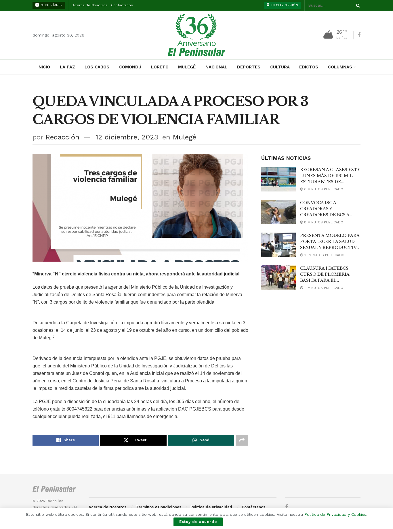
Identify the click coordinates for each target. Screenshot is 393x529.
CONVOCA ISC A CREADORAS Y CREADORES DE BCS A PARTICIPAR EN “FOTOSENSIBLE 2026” (325, 214)
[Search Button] (357, 5)
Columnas (340, 67)
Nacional (216, 67)
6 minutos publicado (323, 189)
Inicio (43, 67)
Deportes (248, 67)
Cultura (280, 67)
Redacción (62, 137)
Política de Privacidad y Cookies (335, 514)
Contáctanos (122, 5)
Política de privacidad (211, 507)
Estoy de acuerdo (198, 522)
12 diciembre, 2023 (127, 137)
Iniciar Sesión (284, 5)
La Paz (67, 67)
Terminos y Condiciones (158, 507)
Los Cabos (97, 67)
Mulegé (187, 67)
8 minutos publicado (323, 222)
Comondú (130, 67)
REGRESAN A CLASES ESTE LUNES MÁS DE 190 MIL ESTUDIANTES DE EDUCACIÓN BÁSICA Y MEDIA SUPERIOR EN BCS (330, 181)
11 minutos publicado (323, 288)
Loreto (160, 67)
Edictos (308, 67)
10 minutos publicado (323, 255)
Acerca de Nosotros (90, 5)
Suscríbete (51, 5)
